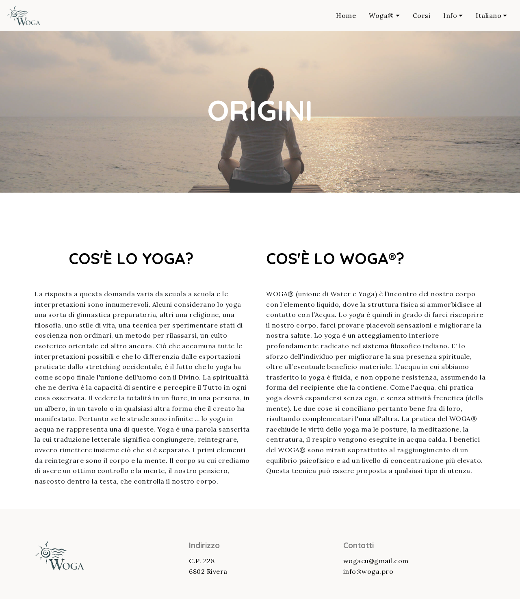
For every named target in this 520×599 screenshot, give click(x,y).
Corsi (422, 15)
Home (346, 15)
